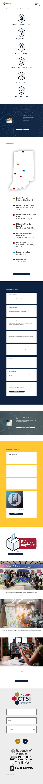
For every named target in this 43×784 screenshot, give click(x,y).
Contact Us (10, 729)
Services (9, 720)
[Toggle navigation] (37, 3)
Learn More (10, 712)
